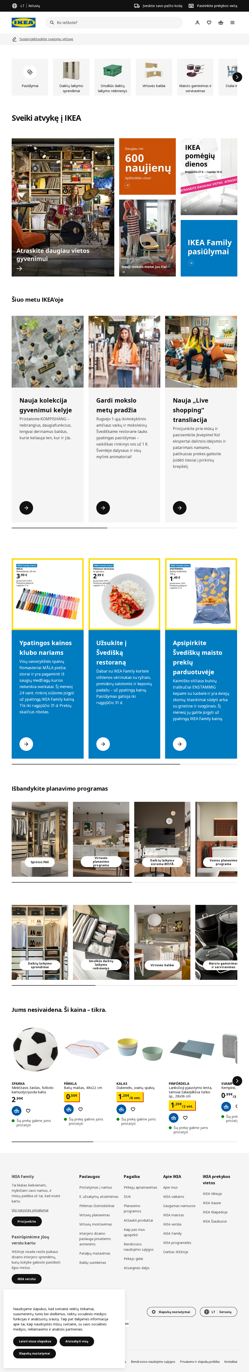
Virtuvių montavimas (95, 1224)
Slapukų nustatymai (34, 1353)
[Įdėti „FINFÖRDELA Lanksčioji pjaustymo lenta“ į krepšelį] (173, 1118)
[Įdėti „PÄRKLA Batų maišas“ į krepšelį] (69, 1109)
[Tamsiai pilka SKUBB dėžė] (101, 942)
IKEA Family (172, 1233)
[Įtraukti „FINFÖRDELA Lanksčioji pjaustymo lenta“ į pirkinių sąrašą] (185, 1118)
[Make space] (63, 207)
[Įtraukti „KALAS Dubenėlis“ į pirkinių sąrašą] (133, 1109)
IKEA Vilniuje (212, 1193)
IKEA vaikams (173, 1196)
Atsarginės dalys (137, 1268)
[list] (124, 77)
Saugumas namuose (179, 1205)
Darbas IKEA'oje (175, 1252)
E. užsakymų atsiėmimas (98, 1196)
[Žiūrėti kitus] (237, 1081)
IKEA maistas (173, 1215)
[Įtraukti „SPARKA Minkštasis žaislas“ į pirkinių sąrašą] (28, 1111)
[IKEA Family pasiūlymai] (209, 248)
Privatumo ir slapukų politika (200, 1362)
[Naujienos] (147, 166)
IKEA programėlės (177, 1242)
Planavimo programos (132, 1208)
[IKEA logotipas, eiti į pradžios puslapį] (24, 22)
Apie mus (170, 1187)
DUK (127, 1196)
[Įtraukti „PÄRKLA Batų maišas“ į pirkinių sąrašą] (80, 1109)
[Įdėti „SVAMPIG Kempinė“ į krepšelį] (226, 1107)
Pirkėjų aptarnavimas (140, 1187)
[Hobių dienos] (209, 176)
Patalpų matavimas (94, 1253)
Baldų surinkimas (92, 1262)
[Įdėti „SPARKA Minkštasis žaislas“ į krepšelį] (16, 1111)
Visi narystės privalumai (30, 1210)
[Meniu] (232, 22)
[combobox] (112, 22)
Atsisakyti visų (76, 1341)
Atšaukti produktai (138, 1220)
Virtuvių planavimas (94, 1215)
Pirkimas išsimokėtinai (96, 1205)
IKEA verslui (172, 1224)
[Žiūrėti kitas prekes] (237, 77)
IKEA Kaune (212, 1203)
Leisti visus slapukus (35, 1341)
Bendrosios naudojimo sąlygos (139, 1247)
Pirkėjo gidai (133, 1258)
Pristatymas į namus (95, 1187)
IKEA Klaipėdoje (215, 1212)
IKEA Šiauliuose (215, 1221)
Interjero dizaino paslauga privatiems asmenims (95, 1238)
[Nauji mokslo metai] (147, 238)
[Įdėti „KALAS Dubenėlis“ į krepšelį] (121, 1109)
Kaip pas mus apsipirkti (134, 1232)
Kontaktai (230, 1362)
